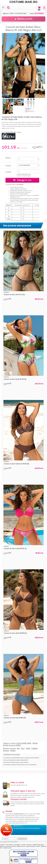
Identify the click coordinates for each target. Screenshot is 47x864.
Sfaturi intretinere (31, 846)
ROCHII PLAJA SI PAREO (12, 745)
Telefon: (37, 13)
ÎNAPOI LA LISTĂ (24, 19)
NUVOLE (6, 750)
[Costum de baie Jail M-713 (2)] (23, 261)
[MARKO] (8, 136)
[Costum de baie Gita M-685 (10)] (23, 684)
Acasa (6, 13)
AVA (18, 748)
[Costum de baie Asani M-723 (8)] (23, 345)
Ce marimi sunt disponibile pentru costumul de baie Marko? (21, 757)
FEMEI (11, 13)
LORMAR (34, 748)
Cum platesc (17, 844)
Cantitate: (8, 172)
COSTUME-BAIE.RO (23, 2)
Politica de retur (21, 846)
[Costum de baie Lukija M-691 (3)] (23, 515)
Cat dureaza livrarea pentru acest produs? (16, 762)
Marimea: (8, 157)
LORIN (28, 748)
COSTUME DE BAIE (20, 13)
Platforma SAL (7, 848)
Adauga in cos (24, 180)
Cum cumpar (9, 844)
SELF (23, 748)
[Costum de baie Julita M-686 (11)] (23, 599)
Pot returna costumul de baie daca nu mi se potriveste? (20, 764)
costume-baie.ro (19, 814)
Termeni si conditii (31, 844)
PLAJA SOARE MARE (23, 743)
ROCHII (35, 743)
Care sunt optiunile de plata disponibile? (15, 760)
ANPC (38, 846)
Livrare (24, 844)
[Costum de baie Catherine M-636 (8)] (23, 430)
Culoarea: (8, 165)
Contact (2, 844)
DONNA (13, 750)
